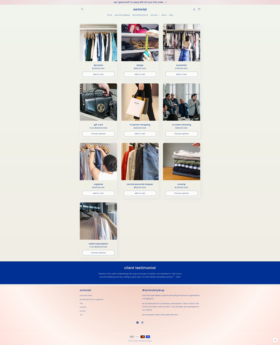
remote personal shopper (140, 184)
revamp (182, 184)
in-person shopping (140, 125)
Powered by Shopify (145, 341)
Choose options (98, 133)
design (140, 65)
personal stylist (86, 295)
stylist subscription (98, 244)
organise (98, 184)
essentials (181, 65)
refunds (83, 307)
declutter (98, 65)
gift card (98, 125)
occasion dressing (181, 125)
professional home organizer (91, 299)
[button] (82, 9)
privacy (83, 311)
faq (81, 303)
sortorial (136, 341)
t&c (81, 315)
